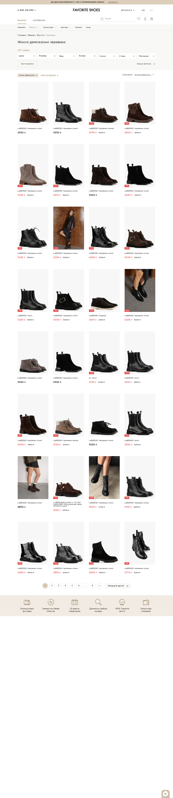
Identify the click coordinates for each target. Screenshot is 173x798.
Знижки (78, 27)
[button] (67, 56)
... (85, 586)
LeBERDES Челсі (25, 315)
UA (143, 10)
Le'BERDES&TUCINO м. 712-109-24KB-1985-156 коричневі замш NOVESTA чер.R (67, 504)
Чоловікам (39, 20)
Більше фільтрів (144, 64)
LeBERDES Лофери (97, 315)
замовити (113, 2)
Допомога (126, 10)
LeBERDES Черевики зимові (101, 128)
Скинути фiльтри (48, 75)
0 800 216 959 (26, 10)
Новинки (21, 27)
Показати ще (116, 586)
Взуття (33, 27)
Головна (22, 35)
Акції (88, 27)
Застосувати (27, 64)
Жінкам (22, 20)
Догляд (64, 27)
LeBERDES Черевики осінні (30, 128)
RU (151, 10)
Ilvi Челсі (93, 378)
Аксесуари (48, 27)
